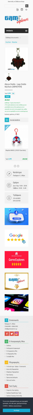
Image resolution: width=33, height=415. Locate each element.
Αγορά (7, 96)
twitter (12, 333)
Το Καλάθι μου (22, 9)
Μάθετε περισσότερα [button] (15, 406)
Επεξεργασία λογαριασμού (13, 348)
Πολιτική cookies (10, 380)
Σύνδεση (26, 9)
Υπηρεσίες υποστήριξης (12, 390)
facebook (7, 333)
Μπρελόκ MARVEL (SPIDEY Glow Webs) (16, 150)
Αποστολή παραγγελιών (12, 369)
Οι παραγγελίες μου (11, 354)
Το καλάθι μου (10, 356)
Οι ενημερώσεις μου (11, 351)
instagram (16, 333)
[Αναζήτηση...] (26, 5)
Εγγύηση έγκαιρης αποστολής (14, 395)
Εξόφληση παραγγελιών (12, 372)
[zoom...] (8, 77)
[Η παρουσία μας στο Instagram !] (16, 302)
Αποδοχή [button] (16, 410)
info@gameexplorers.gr (11, 329)
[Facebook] (16, 216)
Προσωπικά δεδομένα (12, 377)
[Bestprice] (16, 259)
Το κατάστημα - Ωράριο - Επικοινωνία (16, 366)
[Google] (16, 238)
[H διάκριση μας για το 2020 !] (16, 281)
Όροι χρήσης (9, 375)
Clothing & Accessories (12, 37)
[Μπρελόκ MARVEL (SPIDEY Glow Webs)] (16, 136)
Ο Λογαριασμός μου (17, 9)
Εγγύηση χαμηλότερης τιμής (13, 393)
